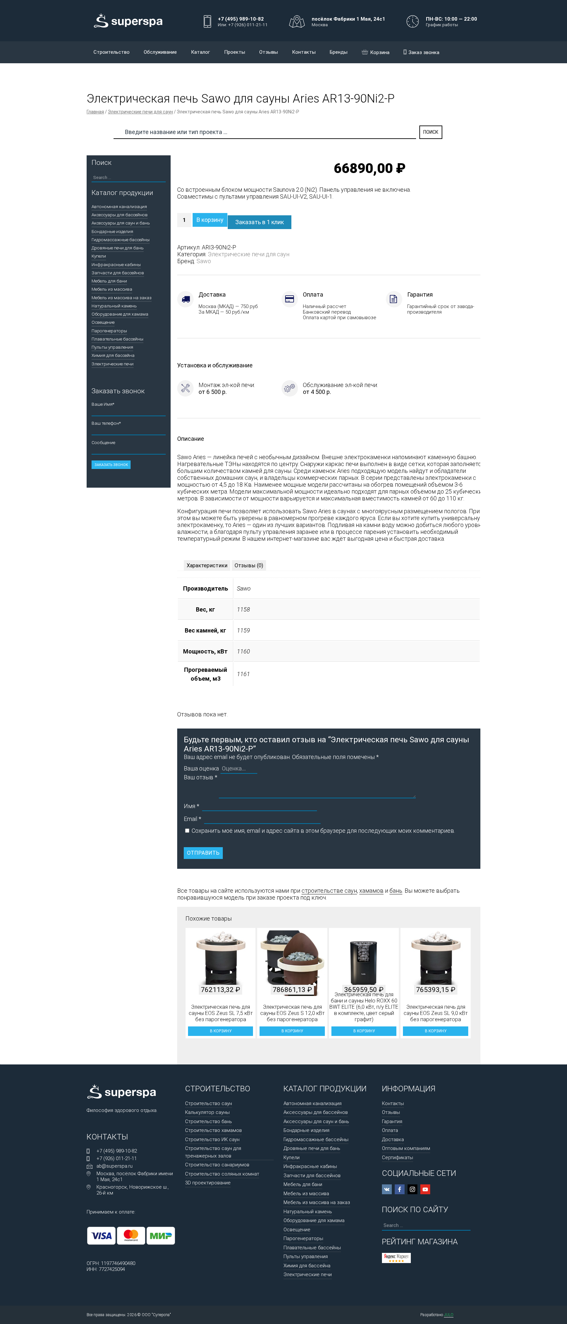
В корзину (210, 219)
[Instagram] (412, 1189)
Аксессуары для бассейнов (120, 214)
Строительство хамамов (213, 1130)
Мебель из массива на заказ (122, 297)
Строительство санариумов (217, 1165)
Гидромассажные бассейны (121, 239)
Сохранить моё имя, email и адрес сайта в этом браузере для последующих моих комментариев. (323, 830)
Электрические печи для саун (140, 111)
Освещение (103, 322)
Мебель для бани (109, 280)
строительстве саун (329, 890)
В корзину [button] (220, 1031)
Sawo (204, 261)
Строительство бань (208, 1121)
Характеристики (207, 565)
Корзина (379, 52)
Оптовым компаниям (406, 1148)
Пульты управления (112, 347)
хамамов (371, 890)
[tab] (207, 565)
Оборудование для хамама (120, 314)
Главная (95, 111)
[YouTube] (425, 1189)
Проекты (234, 52)
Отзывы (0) (249, 565)
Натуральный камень (114, 305)
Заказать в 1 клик (259, 222)
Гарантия (392, 1121)
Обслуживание (160, 52)
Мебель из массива (112, 289)
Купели (99, 256)
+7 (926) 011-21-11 (116, 1158)
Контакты (304, 52)
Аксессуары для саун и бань (121, 222)
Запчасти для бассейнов (118, 272)
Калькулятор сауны (207, 1112)
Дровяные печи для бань (118, 247)
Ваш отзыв (200, 777)
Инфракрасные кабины (116, 264)
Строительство (112, 52)
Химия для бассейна (113, 355)
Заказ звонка (424, 52)
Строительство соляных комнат (222, 1174)
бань (395, 890)
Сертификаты (397, 1157)
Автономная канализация (119, 206)
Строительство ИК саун (212, 1139)
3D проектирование (208, 1183)
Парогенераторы (109, 330)
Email (192, 818)
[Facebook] (400, 1189)
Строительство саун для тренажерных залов (213, 1152)
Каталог (200, 52)
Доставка (393, 1139)
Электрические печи (113, 363)
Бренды (338, 52)
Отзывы (268, 52)
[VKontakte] (387, 1189)
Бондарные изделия (112, 231)
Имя (191, 806)
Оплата (390, 1130)
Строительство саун (208, 1103)
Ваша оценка (201, 768)
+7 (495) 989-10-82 (116, 1151)
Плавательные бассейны (117, 338)
